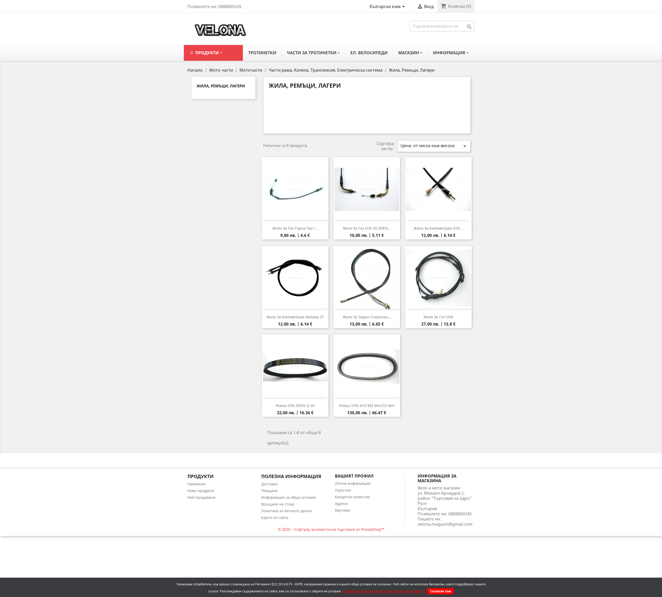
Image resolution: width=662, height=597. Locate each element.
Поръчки (343, 490)
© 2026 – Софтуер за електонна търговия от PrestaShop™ (331, 529)
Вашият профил (354, 476)
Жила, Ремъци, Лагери (221, 85)
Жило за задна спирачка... (367, 316)
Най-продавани (201, 497)
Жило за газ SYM (438, 316)
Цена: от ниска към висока (434, 146)
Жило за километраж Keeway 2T (295, 316)
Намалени (196, 483)
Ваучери (342, 510)
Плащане (269, 490)
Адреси (341, 503)
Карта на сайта (274, 517)
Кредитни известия (352, 496)
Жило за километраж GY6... (438, 228)
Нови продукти (200, 490)
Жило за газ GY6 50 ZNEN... (367, 228)
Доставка (269, 483)
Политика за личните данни (286, 510)
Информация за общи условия (288, 497)
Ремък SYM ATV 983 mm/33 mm (367, 405)
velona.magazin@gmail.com (445, 524)
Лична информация (353, 483)
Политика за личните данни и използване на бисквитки (383, 591)
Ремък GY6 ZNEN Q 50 (295, 405)
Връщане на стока (277, 504)
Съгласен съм (440, 591)
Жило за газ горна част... (295, 228)
